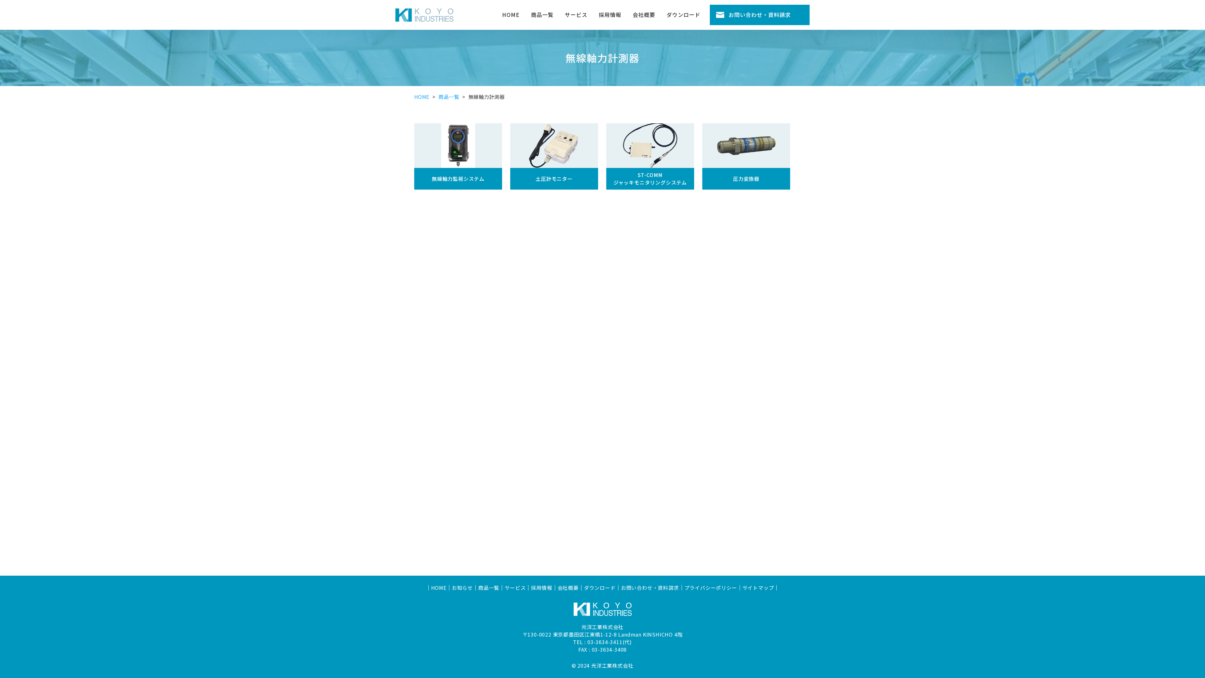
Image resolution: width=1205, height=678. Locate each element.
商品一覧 (542, 15)
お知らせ (462, 587)
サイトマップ (758, 587)
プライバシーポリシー (710, 587)
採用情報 (610, 15)
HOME (511, 15)
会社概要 (644, 15)
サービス (576, 15)
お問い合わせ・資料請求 (760, 15)
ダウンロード (683, 15)
